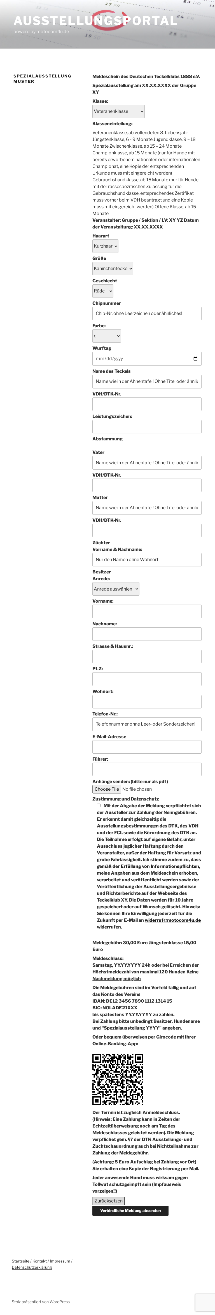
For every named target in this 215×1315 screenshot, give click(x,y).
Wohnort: (102, 691)
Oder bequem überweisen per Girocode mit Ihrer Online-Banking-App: (144, 1040)
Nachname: (104, 623)
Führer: (100, 759)
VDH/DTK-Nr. (106, 394)
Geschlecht (104, 280)
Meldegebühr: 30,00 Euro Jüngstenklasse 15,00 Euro (144, 946)
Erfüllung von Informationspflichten (160, 866)
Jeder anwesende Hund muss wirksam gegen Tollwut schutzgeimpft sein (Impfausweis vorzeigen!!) (140, 1184)
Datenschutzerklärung (32, 1267)
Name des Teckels (111, 371)
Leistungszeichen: (112, 416)
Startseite (20, 1261)
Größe (99, 258)
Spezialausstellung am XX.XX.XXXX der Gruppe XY (144, 89)
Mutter (100, 497)
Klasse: (100, 101)
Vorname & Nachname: (117, 549)
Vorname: (102, 601)
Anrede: (101, 578)
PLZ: (97, 668)
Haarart (100, 236)
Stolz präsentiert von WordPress (41, 1301)
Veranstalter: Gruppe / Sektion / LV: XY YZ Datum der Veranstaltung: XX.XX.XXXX (145, 224)
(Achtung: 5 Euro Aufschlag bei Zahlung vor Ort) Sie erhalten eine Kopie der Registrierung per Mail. (145, 1165)
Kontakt (39, 1261)
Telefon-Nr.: (105, 714)
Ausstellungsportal (95, 20)
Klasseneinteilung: (112, 123)
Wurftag (101, 348)
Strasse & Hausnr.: (112, 646)
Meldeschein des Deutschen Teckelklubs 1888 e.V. (146, 76)
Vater (98, 452)
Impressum (60, 1261)
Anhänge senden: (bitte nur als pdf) (130, 781)
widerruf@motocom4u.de (173, 920)
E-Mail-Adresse (109, 736)
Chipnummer (106, 303)
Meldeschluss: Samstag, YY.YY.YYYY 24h (145, 968)
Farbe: (99, 325)
